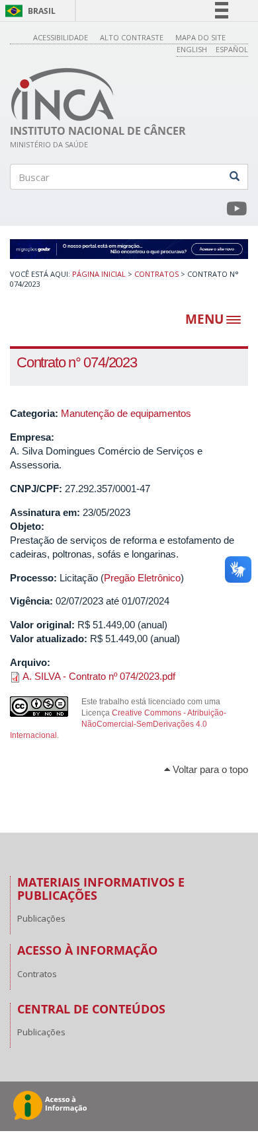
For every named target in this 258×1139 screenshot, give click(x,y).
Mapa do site (200, 37)
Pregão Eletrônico (142, 577)
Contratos (156, 274)
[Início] (63, 94)
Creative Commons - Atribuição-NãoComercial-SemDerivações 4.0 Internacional (118, 724)
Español (232, 49)
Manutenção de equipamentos (126, 413)
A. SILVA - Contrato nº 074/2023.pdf (98, 676)
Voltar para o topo (209, 769)
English (192, 49)
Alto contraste (131, 37)
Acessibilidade (60, 37)
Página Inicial (99, 274)
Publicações (41, 918)
